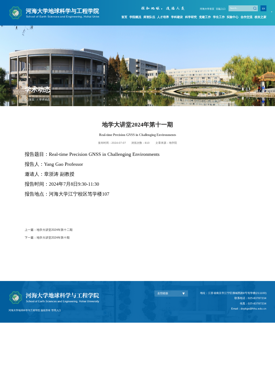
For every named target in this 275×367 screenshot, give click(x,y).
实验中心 (232, 17)
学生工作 (219, 17)
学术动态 (44, 99)
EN (263, 9)
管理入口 (56, 310)
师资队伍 (149, 17)
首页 (124, 17)
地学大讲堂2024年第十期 (53, 237)
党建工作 (205, 17)
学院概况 (135, 17)
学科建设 (177, 17)
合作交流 (246, 17)
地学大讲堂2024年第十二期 (55, 229)
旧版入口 (221, 9)
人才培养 (163, 17)
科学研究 (191, 17)
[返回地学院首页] (54, 7)
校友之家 (260, 17)
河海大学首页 (207, 9)
